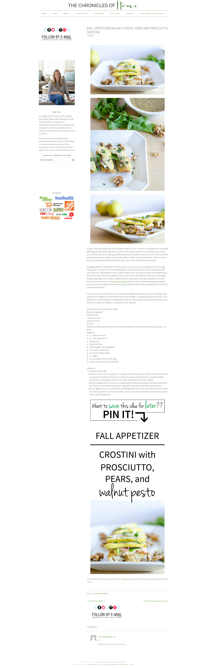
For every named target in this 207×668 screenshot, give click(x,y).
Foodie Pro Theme (94, 664)
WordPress (124, 664)
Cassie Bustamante (105, 636)
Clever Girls (126, 579)
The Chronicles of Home (103, 4)
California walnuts (120, 281)
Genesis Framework (111, 664)
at (99, 640)
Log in (131, 664)
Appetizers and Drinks (101, 593)
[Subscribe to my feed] (119, 611)
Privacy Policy (120, 662)
